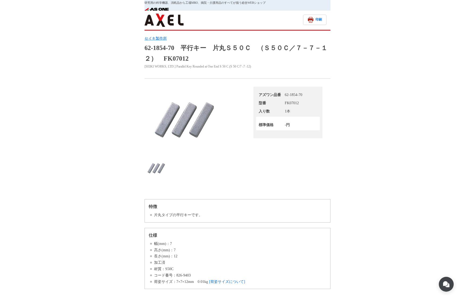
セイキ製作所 (155, 38)
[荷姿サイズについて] (227, 282)
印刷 (319, 19)
